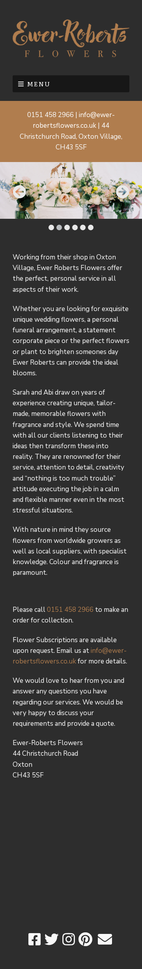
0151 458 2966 (70, 609)
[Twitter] (52, 940)
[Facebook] (34, 940)
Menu (38, 83)
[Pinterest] (85, 940)
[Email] (105, 940)
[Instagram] (68, 940)
